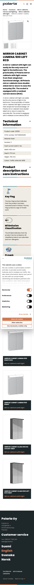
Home (5, 10)
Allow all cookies (17, 319)
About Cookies (8, 579)
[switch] (29, 295)
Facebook (7, 571)
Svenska (8, 555)
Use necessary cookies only (17, 326)
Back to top (19, 579)
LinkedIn (6, 574)
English (6, 551)
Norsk (6, 559)
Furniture (12, 10)
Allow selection (17, 323)
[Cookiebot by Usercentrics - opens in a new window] (24, 258)
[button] (28, 21)
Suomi (6, 546)
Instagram (17, 571)
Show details (23, 314)
